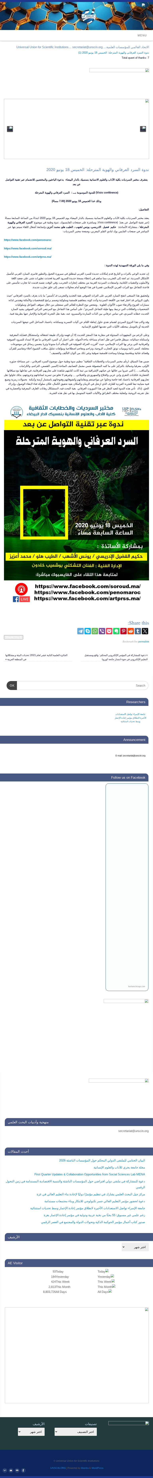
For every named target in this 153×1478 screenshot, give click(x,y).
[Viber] (102, 631)
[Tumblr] (138, 631)
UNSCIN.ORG (58, 1468)
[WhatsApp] (95, 631)
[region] (76, 129)
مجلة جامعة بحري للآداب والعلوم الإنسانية (119, 1167)
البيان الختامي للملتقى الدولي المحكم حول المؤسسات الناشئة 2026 (102, 1160)
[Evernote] (116, 631)
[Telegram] (80, 631)
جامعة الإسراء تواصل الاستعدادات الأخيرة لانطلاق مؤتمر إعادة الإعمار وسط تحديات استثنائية (87, 1208)
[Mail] (17, 1470)
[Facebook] (23, 1470)
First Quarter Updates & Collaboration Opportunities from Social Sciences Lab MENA (89, 1174)
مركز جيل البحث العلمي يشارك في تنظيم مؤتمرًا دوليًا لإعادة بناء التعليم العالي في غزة (91, 1194)
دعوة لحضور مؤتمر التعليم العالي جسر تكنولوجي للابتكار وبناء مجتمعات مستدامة (94, 1201)
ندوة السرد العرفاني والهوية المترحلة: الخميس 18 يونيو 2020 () (113, 52)
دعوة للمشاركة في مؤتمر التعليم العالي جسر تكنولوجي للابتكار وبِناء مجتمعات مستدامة (130, 718)
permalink (143, 641)
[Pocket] (109, 631)
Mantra (85, 1468)
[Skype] (87, 631)
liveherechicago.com (136, 986)
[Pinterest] (123, 631)
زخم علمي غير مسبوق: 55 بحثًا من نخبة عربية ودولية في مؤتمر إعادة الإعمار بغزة (94, 1215)
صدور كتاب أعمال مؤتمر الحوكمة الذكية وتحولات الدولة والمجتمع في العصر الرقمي (93, 1222)
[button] (10, 129)
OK (13, 685)
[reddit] (131, 631)
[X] (145, 631)
